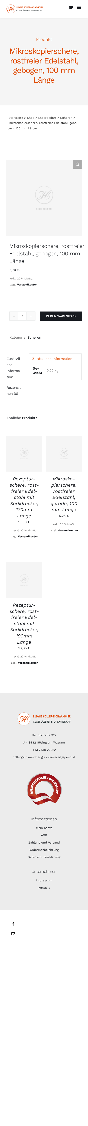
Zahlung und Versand (44, 842)
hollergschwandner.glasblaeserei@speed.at (44, 757)
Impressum (44, 880)
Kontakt (44, 887)
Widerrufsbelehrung (44, 849)
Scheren (34, 337)
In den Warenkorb (61, 316)
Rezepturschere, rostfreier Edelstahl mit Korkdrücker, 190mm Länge (24, 623)
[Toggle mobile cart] (71, 7)
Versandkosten (27, 284)
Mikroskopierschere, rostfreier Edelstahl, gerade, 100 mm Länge (64, 494)
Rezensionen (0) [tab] (15, 391)
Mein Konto (44, 828)
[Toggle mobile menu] (79, 7)
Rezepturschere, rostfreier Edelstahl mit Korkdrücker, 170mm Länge (24, 497)
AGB (44, 835)
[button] (77, 164)
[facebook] (13, 924)
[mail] (13, 933)
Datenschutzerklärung (44, 857)
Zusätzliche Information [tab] (14, 368)
